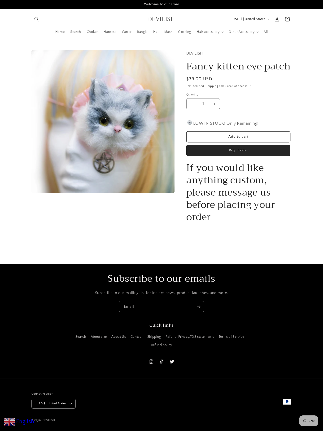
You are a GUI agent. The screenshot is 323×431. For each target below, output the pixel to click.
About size (99, 337)
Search (80, 337)
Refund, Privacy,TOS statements (190, 337)
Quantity (192, 94)
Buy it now (238, 150)
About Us (118, 337)
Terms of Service (231, 337)
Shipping (212, 86)
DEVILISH (49, 420)
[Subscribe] (198, 306)
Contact (137, 337)
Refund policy (161, 345)
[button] (36, 19)
